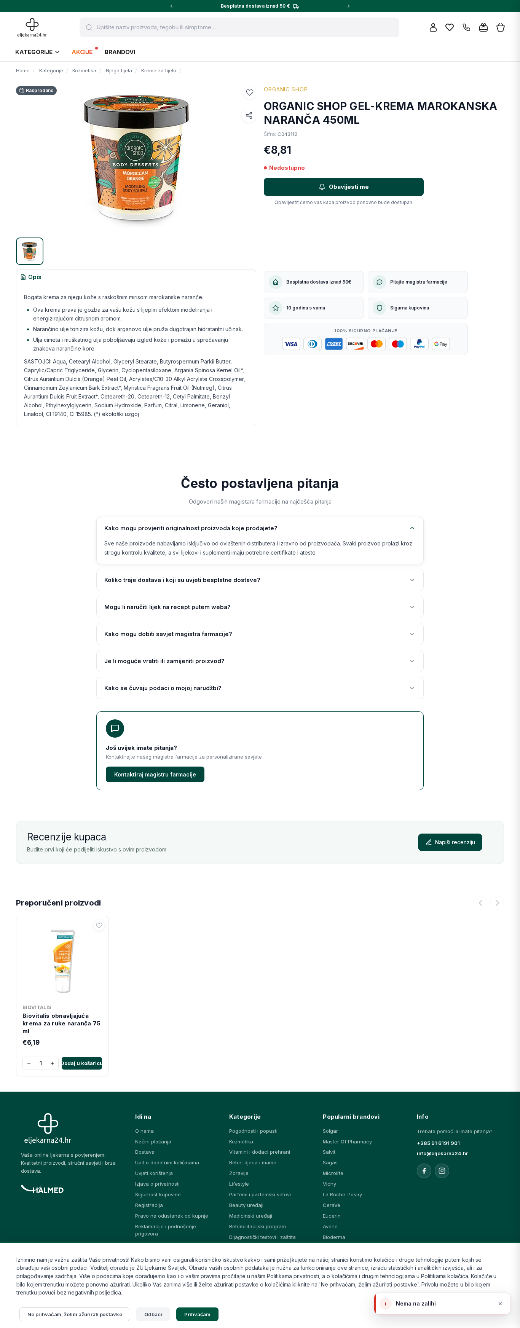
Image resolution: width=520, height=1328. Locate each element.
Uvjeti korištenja (154, 1173)
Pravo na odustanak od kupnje (171, 1216)
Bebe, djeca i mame (252, 1162)
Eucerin (332, 1216)
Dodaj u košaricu (82, 1063)
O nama (144, 1131)
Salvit (329, 1152)
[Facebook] (424, 1171)
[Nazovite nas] (467, 28)
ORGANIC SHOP (286, 89)
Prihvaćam (197, 1314)
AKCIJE (82, 52)
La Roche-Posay (342, 1194)
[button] (249, 92)
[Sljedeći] (497, 903)
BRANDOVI (120, 52)
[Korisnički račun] (433, 27)
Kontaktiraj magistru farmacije (155, 774)
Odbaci (153, 1314)
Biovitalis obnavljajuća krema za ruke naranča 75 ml (61, 1023)
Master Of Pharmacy (347, 1141)
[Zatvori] (500, 1303)
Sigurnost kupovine (158, 1194)
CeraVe (331, 1205)
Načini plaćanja (153, 1141)
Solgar (330, 1131)
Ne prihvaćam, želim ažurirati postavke (74, 1314)
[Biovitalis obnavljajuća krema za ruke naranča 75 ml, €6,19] (62, 960)
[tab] (30, 277)
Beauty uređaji (246, 1205)
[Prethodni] (480, 903)
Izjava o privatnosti (157, 1184)
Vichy (329, 1184)
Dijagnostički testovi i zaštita (262, 1237)
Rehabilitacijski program (257, 1226)
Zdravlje (239, 1173)
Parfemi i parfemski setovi (260, 1194)
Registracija (149, 1205)
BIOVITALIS (36, 1007)
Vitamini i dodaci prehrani (259, 1152)
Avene (330, 1226)
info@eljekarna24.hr (442, 1153)
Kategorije (34, 52)
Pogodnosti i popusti (253, 1131)
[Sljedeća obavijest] (349, 6)
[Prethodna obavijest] (171, 6)
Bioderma (334, 1237)
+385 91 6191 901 (438, 1143)
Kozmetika (241, 1141)
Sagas (330, 1162)
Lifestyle (239, 1184)
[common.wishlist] (449, 27)
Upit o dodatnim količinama (167, 1162)
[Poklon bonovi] (483, 27)
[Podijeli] (249, 115)
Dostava (145, 1152)
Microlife (333, 1173)
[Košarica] (500, 27)
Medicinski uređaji (250, 1216)
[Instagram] (442, 1171)
